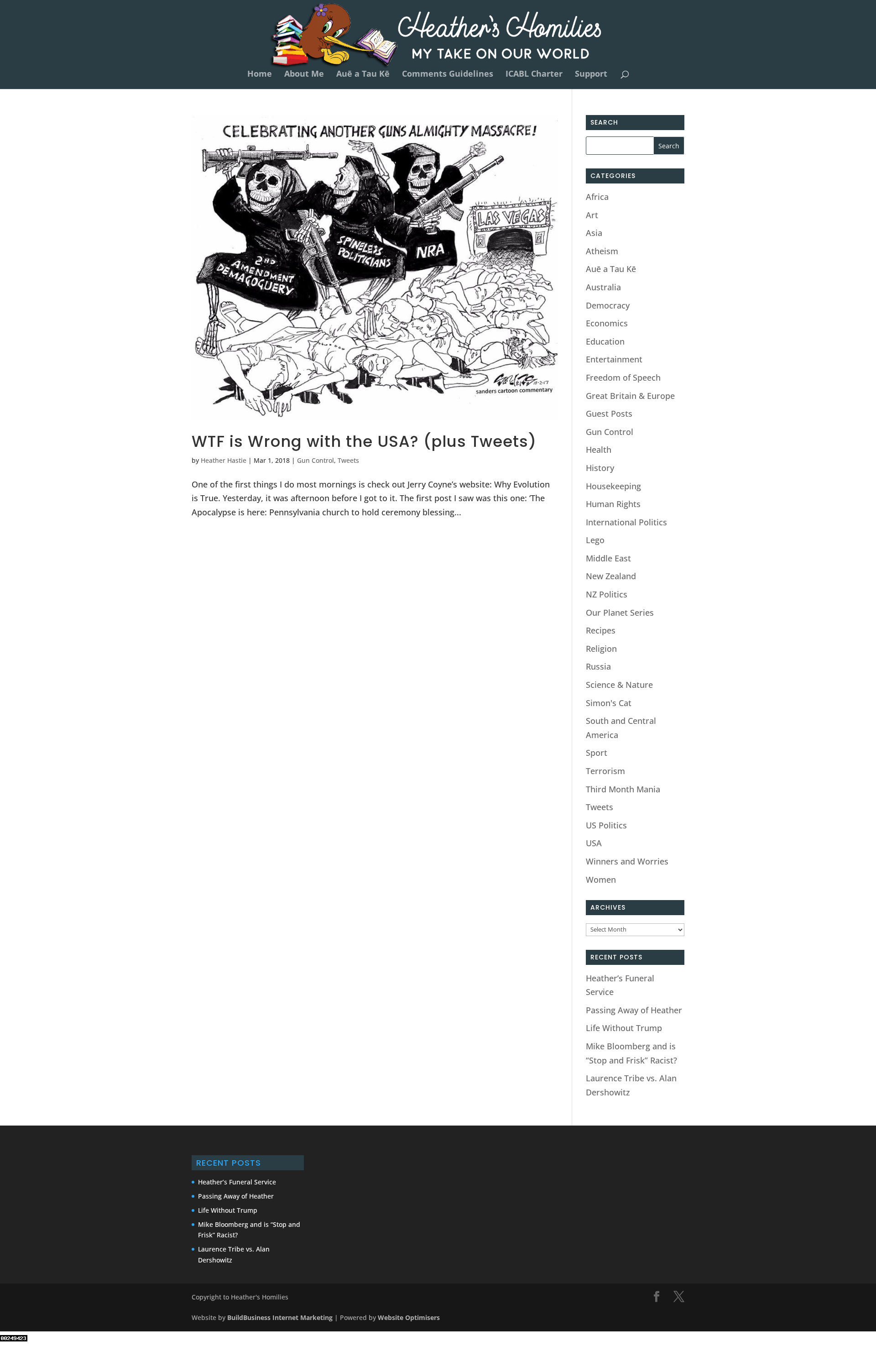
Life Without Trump (624, 1027)
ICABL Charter (534, 74)
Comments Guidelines (447, 74)
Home (259, 74)
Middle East (608, 558)
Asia (594, 232)
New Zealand (611, 576)
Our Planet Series (620, 612)
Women (601, 879)
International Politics (626, 522)
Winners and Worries (627, 861)
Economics (607, 323)
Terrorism (605, 770)
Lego (595, 539)
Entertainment (614, 359)
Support (591, 74)
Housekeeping (613, 486)
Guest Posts (609, 413)
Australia (603, 287)
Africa (597, 196)
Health (598, 449)
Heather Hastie (223, 460)
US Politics (606, 825)
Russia (598, 666)
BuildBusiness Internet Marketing (280, 1317)
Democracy (608, 305)
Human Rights (613, 503)
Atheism (602, 251)
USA (594, 843)
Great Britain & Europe (630, 395)
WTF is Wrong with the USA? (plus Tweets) (364, 441)
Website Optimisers (410, 1317)
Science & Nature (619, 684)
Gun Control (315, 460)
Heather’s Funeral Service (237, 1182)
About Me (304, 74)
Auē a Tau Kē (363, 74)
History (600, 467)
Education (605, 341)
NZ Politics (606, 594)
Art (592, 214)
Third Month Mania (623, 789)
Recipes (600, 630)
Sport (596, 752)
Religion (601, 648)
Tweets (348, 460)
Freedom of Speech (623, 377)
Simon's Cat (608, 702)
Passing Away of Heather (634, 1010)
